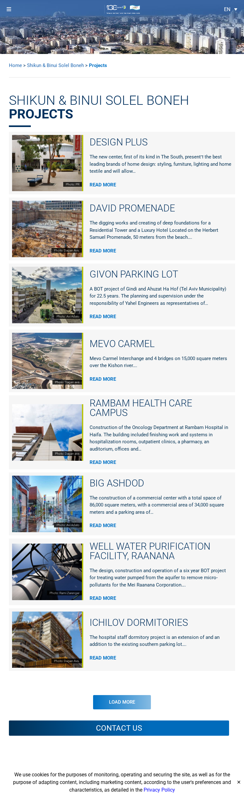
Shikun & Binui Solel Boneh (55, 65)
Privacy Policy (159, 790)
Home (15, 65)
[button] (8, 9)
